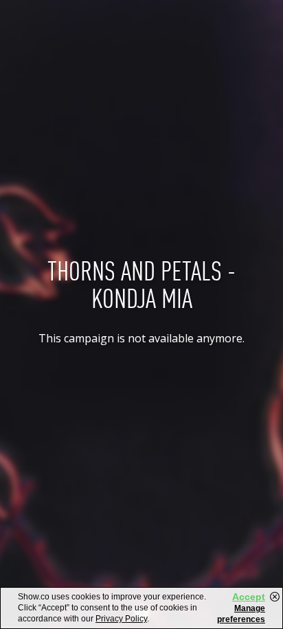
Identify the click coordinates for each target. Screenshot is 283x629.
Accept (248, 596)
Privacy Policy (121, 619)
